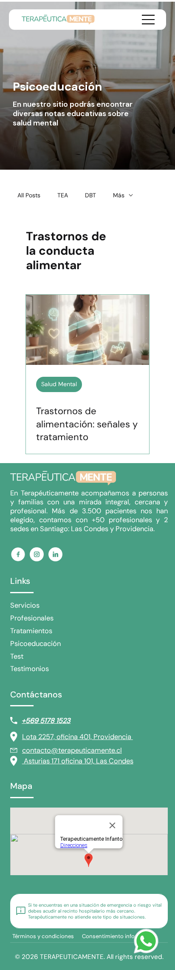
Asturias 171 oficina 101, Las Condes (77, 761)
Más (118, 195)
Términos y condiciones (43, 936)
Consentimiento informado (117, 936)
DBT (90, 195)
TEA (62, 195)
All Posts (28, 195)
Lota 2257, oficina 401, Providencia (77, 736)
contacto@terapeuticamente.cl (72, 750)
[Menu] (146, 19)
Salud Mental (59, 384)
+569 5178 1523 (46, 720)
